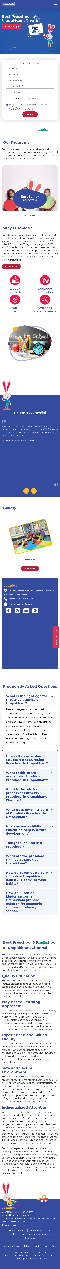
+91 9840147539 (27, 599)
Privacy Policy (27, 1252)
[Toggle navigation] (55, 4)
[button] (25, 215)
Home (12, 1230)
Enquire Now (56, 637)
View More (30, 568)
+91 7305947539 (14, 599)
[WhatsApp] (35, 610)
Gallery (47, 1230)
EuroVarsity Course (43, 1234)
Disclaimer (42, 1252)
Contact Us (30, 1238)
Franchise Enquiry (16, 1234)
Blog (29, 1234)
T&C (16, 1252)
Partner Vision (35, 1230)
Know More (11, 266)
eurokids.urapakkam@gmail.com (21, 604)
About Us (22, 1230)
